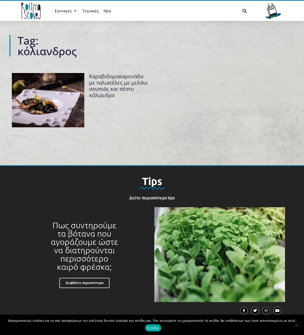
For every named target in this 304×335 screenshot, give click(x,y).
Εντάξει (153, 328)
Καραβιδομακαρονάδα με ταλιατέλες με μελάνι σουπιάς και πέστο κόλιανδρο (118, 85)
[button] (66, 11)
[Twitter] (255, 310)
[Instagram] (266, 310)
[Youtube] (277, 310)
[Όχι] (296, 324)
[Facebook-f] (244, 310)
